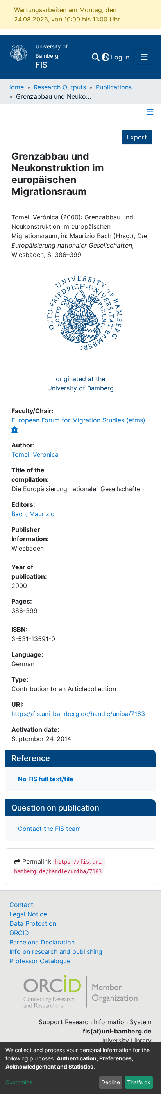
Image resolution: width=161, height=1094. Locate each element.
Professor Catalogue (39, 961)
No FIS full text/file (45, 779)
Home (15, 87)
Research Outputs (60, 87)
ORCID (19, 933)
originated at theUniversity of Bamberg (80, 383)
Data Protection (32, 923)
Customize (18, 1082)
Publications (114, 87)
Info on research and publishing (55, 951)
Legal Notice (28, 914)
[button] (105, 57)
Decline (110, 1082)
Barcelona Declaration (42, 942)
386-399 (24, 611)
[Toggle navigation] (144, 57)
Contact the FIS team (49, 828)
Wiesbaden (27, 548)
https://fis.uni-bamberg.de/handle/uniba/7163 (78, 714)
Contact (21, 905)
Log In (120, 57)
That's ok (138, 1082)
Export (137, 137)
